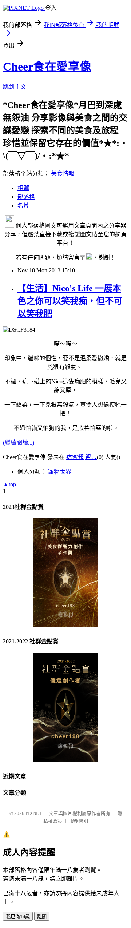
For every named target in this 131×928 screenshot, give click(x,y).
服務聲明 (78, 821)
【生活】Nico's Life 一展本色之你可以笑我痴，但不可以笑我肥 (69, 301)
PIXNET (33, 813)
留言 (91, 457)
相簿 (23, 188)
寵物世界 (59, 472)
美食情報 (62, 173)
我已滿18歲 (18, 916)
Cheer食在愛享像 (47, 66)
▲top (9, 484)
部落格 (26, 197)
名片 (23, 205)
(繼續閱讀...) (18, 442)
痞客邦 (75, 457)
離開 (42, 916)
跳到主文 (14, 87)
